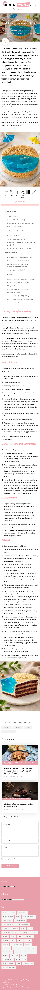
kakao (20, 33)
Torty (29, 30)
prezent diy (6, 948)
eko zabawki (6, 932)
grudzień (16, 932)
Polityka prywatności (28, 987)
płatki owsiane (7, 952)
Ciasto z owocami (23, 924)
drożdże (15, 928)
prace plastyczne (17, 944)
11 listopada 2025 (10, 809)
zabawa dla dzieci (8, 963)
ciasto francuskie (28, 917)
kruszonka (29, 936)
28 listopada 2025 (11, 776)
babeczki (5, 913)
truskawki (15, 956)
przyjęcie (33, 948)
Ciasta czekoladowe (14, 799)
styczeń (33, 952)
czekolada (5, 33)
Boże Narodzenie (8, 917)
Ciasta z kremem (12, 30)
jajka (34, 932)
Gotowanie (23, 30)
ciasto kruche (7, 920)
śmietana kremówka (9, 967)
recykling (18, 952)
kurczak (5, 940)
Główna (6, 984)
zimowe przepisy (28, 963)
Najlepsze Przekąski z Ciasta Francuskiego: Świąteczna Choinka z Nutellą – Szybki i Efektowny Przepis (19, 770)
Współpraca (10, 987)
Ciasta (4, 30)
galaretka (13, 33)
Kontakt (18, 987)
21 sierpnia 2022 (7, 28)
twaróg (23, 956)
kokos (20, 936)
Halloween (26, 932)
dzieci (30, 928)
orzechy (5, 944)
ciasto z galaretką (8, 924)
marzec (28, 940)
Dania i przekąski (13, 762)
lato (13, 940)
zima (18, 963)
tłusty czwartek (8, 959)
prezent (27, 944)
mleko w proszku (28, 33)
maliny (20, 940)
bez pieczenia (22, 913)
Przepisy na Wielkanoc (19, 948)
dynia (22, 928)
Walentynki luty (21, 959)
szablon (5, 956)
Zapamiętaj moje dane (10, 859)
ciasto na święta (20, 920)
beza (13, 913)
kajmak (5, 936)
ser (26, 952)
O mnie (12, 984)
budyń (18, 917)
